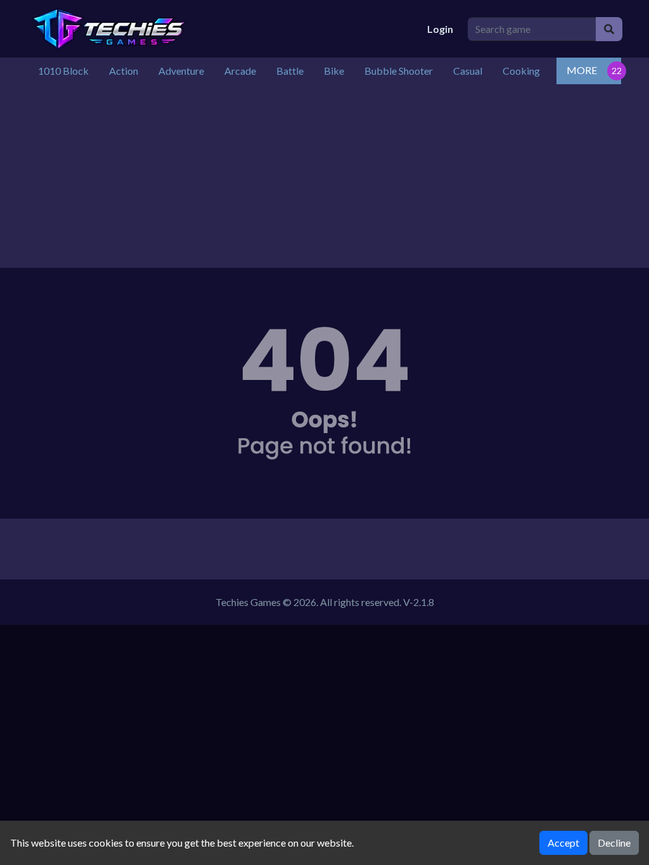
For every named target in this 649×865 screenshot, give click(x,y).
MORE (582, 70)
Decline (614, 843)
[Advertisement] (324, 179)
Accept (563, 843)
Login (440, 29)
